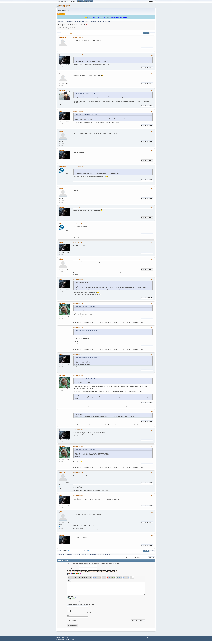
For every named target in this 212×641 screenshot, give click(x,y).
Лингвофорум (63, 6)
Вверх (59, 550)
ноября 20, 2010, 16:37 (78, 429)
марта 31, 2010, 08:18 (78, 150)
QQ (143, 48)
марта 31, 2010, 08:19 (78, 166)
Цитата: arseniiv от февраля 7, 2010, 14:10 (86, 58)
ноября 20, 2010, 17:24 (78, 535)
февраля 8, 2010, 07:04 (78, 111)
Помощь (149, 637)
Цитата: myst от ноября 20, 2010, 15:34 (85, 306)
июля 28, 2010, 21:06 (77, 259)
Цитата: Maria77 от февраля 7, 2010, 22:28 (86, 114)
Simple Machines (67, 637)
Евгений (63, 167)
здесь (107, 17)
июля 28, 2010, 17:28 (77, 242)
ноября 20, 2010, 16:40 (78, 472)
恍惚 (61, 259)
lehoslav (63, 303)
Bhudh (62, 472)
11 (82, 33)
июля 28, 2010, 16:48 (77, 207)
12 (84, 33)
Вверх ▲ (154, 637)
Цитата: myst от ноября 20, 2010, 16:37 (85, 449)
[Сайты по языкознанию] (59, 486)
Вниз (59, 33)
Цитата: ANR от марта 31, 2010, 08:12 (85, 170)
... (85, 33)
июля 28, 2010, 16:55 (77, 223)
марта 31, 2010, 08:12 (78, 131)
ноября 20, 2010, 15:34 (78, 279)
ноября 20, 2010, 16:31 (78, 411)
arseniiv (63, 38)
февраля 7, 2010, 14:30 (78, 54)
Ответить (146, 33)
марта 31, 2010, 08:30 (78, 188)
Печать (152, 33)
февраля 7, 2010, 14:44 (78, 73)
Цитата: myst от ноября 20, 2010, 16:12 (85, 379)
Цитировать (150, 48)
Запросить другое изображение (82, 601)
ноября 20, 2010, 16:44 (78, 495)
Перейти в (127, 557)
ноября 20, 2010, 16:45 (78, 512)
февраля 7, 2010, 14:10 (78, 37)
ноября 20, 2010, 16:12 (78, 354)
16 (87, 33)
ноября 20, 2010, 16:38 (78, 446)
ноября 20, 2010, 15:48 (78, 303)
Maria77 (63, 90)
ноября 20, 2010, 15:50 (78, 327)
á (67, 575)
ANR (61, 131)
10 (80, 33)
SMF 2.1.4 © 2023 (60, 637)
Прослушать (70, 601)
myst (62, 55)
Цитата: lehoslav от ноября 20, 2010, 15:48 (86, 330)
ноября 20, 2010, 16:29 (78, 375)
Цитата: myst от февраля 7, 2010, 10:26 (86, 93)
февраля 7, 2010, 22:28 (78, 90)
